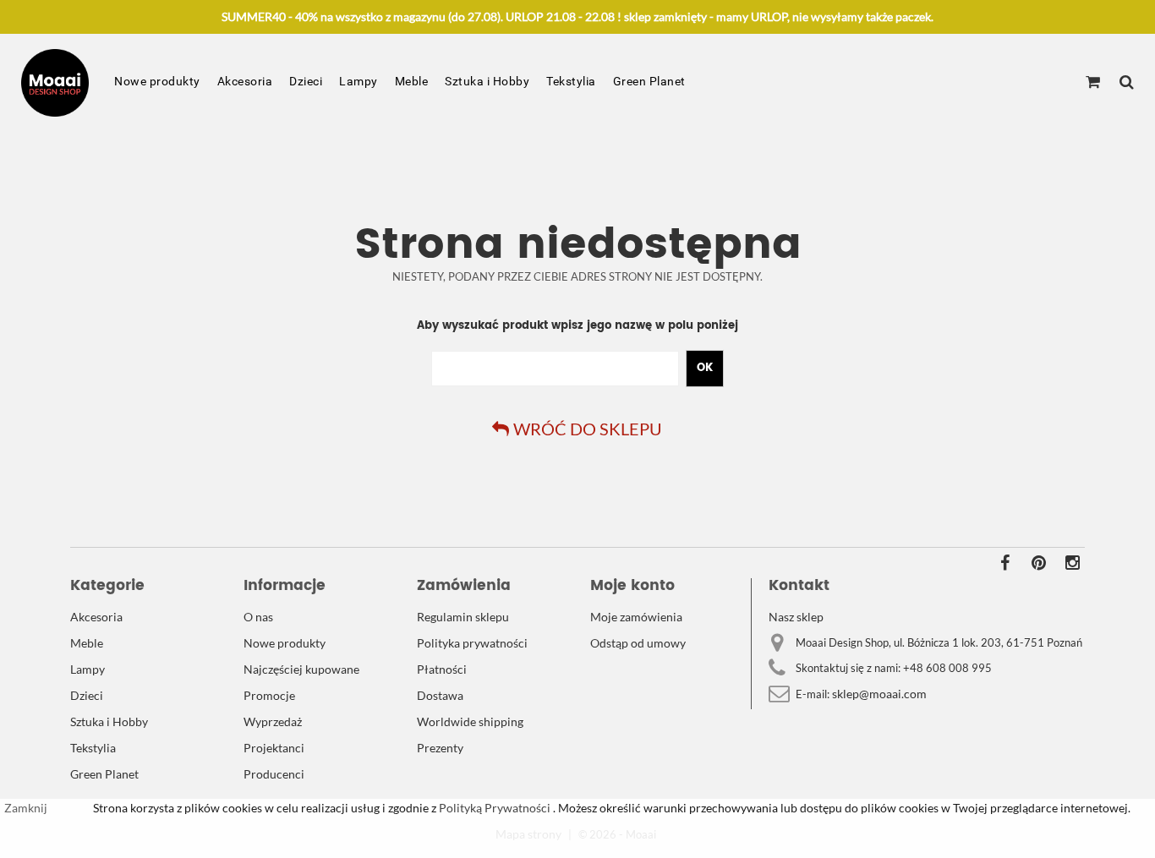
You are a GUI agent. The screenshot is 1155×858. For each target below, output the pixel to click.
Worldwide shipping (470, 721)
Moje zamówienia (636, 616)
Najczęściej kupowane (301, 669)
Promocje (269, 695)
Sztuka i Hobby (487, 81)
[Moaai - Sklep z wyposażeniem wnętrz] (55, 83)
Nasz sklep (796, 616)
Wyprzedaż (273, 721)
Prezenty (440, 748)
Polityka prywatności (472, 643)
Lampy (358, 81)
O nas (258, 616)
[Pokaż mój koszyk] (1093, 83)
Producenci (274, 774)
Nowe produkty (157, 81)
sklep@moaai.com (879, 693)
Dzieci (305, 81)
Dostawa (440, 695)
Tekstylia (571, 81)
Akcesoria (245, 81)
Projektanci (274, 748)
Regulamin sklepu (463, 616)
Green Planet (649, 81)
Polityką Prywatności (493, 808)
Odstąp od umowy (638, 643)
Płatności (442, 669)
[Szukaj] (1126, 83)
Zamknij (25, 808)
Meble (412, 81)
